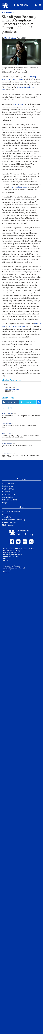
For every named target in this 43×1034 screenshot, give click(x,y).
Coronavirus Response (11, 511)
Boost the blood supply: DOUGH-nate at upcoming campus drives (21, 456)
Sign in (5, 560)
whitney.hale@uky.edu (13, 389)
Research (6, 491)
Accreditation (7, 570)
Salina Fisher (22, 107)
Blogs (4, 502)
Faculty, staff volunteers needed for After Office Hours (19, 426)
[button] (40, 5)
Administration (7, 517)
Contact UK (6, 514)
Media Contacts (8, 525)
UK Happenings (8, 494)
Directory (6, 572)
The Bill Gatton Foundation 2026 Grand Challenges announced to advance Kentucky (20, 436)
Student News (7, 486)
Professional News (9, 499)
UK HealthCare (8, 489)
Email (5, 559)
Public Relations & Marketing (13, 519)
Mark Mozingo (10, 38)
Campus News (8, 483)
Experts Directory (9, 522)
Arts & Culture (8, 12)
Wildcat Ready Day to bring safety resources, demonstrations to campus (18, 446)
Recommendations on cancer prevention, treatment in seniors (21, 416)
